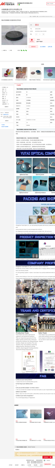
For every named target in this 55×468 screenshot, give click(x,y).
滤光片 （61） (5, 94)
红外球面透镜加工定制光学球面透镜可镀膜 (9, 79)
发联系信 (33, 46)
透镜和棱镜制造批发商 (40, 460)
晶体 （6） (4, 96)
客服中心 (23, 465)
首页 (30, 16)
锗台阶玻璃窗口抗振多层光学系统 (37, 461)
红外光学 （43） (5, 100)
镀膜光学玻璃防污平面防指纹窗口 (35, 79)
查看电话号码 (5, 114)
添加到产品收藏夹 (4, 126)
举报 (11, 50)
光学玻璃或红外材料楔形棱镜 (21, 79)
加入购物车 (43, 46)
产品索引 (3, 124)
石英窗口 (17, 449)
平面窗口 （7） (5, 102)
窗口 (37, 16)
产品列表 (34, 16)
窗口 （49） (4, 91)
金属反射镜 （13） (5, 104)
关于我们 (10, 465)
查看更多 (7, 106)
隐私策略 (35, 465)
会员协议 (41, 465)
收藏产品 (5, 50)
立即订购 (50, 46)
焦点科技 (37, 466)
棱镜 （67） (4, 89)
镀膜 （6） (4, 98)
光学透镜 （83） (5, 87)
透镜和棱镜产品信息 (30, 460)
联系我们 (17, 465)
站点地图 (29, 465)
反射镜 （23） (5, 93)
